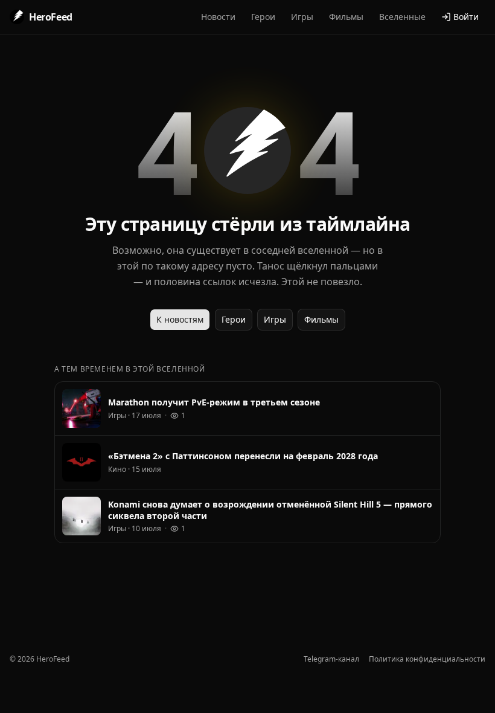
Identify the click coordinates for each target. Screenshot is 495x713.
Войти (466, 16)
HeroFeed (50, 17)
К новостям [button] (179, 319)
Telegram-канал (331, 659)
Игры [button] (302, 16)
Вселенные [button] (402, 16)
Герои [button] (263, 16)
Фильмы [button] (346, 16)
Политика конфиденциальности (427, 659)
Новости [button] (218, 16)
